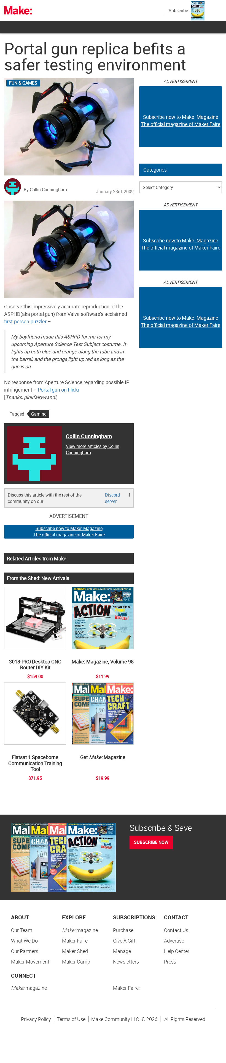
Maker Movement (30, 961)
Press (170, 961)
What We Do (24, 940)
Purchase (123, 930)
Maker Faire (75, 940)
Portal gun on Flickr (58, 389)
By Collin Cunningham (45, 190)
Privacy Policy (36, 1019)
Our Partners (24, 951)
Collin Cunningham (89, 436)
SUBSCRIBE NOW (151, 842)
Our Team (21, 930)
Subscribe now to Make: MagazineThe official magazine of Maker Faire (69, 531)
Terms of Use (71, 1019)
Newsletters (126, 961)
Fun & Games (23, 83)
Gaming (39, 414)
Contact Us (176, 930)
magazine (80, 930)
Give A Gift (124, 940)
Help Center (176, 951)
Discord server (112, 498)
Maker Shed (75, 951)
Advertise (174, 940)
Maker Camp (76, 961)
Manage (122, 951)
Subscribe (178, 10)
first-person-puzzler (25, 321)
